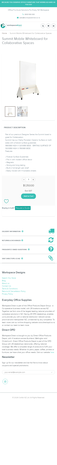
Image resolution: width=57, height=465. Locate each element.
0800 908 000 (30, 14)
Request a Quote (23, 208)
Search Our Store (9, 278)
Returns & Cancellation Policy (14, 291)
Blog (4, 281)
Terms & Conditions (9, 289)
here (52, 352)
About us (5, 283)
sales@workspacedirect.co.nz (29, 18)
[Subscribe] (52, 372)
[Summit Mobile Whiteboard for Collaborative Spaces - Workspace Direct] (28, 80)
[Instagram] (5, 381)
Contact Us (6, 286)
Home (4, 33)
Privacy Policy (7, 294)
